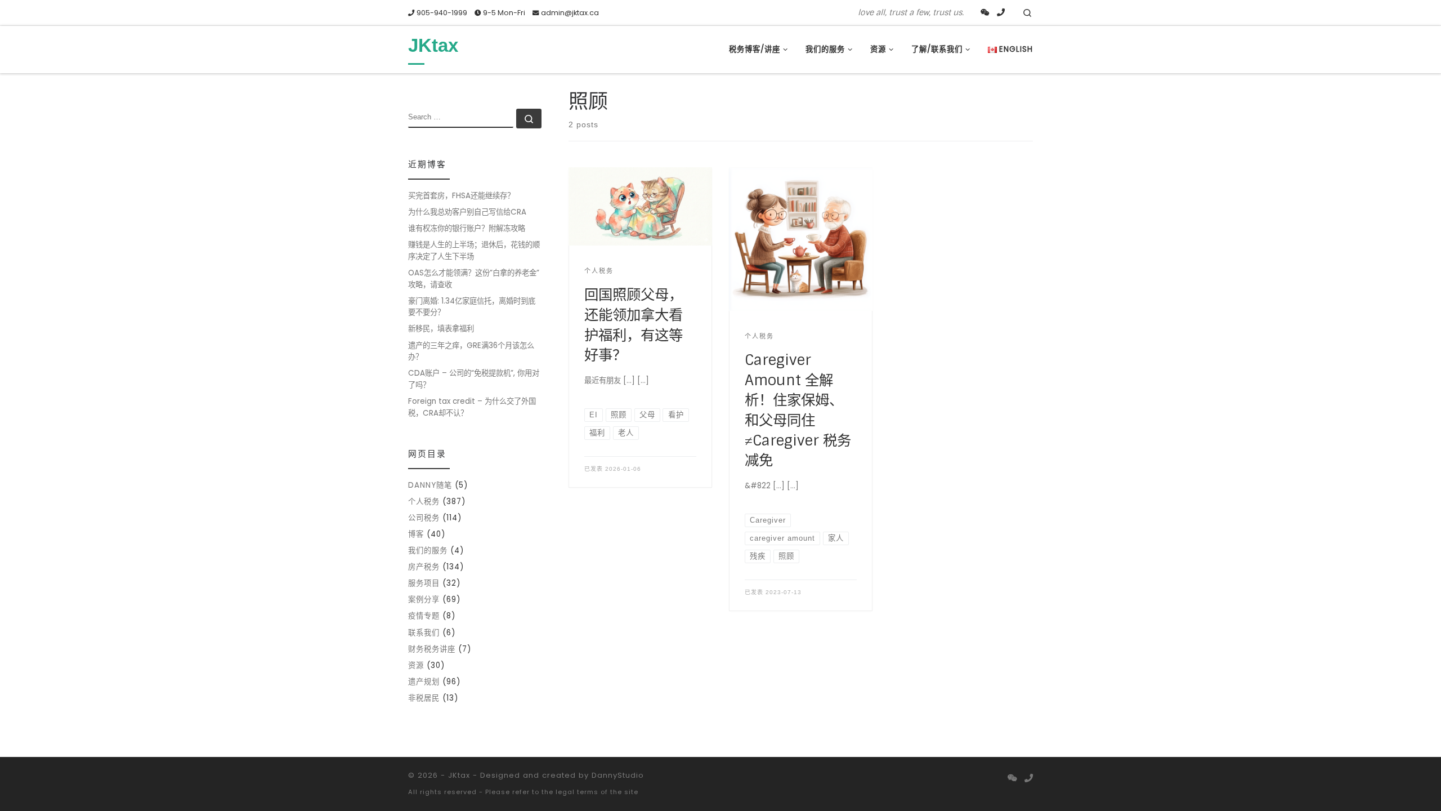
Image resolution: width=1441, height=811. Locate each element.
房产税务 (424, 567)
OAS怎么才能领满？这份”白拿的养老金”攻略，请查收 (473, 279)
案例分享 (424, 599)
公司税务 (424, 518)
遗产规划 (424, 681)
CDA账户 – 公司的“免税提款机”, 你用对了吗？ (473, 379)
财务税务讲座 (431, 649)
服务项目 (424, 583)
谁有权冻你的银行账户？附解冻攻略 (466, 228)
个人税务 (424, 501)
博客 (416, 534)
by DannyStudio (611, 775)
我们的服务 (427, 550)
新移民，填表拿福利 (441, 328)
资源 (416, 665)
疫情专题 (424, 616)
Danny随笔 (430, 485)
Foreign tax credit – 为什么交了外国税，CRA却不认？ (472, 407)
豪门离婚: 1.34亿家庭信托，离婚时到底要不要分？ (471, 307)
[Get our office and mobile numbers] (1001, 13)
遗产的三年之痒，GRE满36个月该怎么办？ (471, 351)
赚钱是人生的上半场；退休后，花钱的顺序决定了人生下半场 (474, 250)
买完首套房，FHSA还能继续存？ (461, 195)
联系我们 (424, 632)
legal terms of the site (597, 791)
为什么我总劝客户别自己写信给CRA (467, 212)
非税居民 (424, 698)
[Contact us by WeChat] (985, 13)
